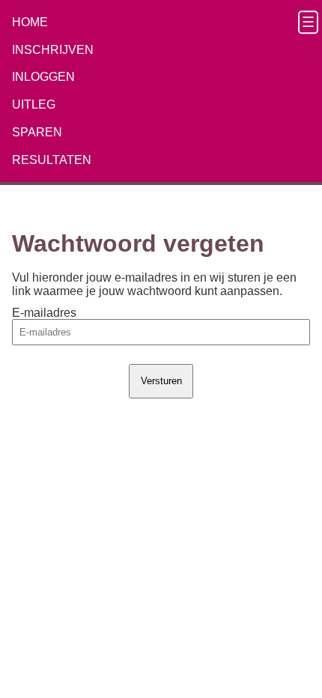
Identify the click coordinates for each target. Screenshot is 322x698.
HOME (30, 22)
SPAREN (37, 132)
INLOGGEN (43, 76)
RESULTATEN (51, 160)
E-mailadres (44, 312)
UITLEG (33, 104)
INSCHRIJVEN (53, 49)
